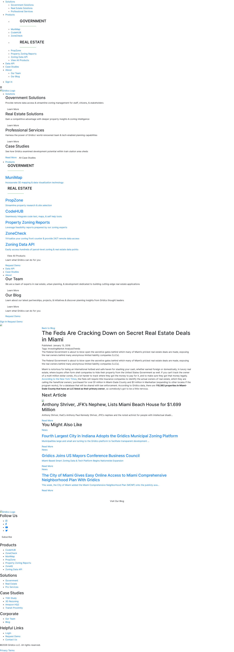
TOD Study (11, 598)
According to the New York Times (59, 379)
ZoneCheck (16, 35)
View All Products (20, 60)
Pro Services (11, 587)
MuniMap (15, 29)
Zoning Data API (19, 57)
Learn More (13, 109)
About (8, 70)
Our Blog (15, 76)
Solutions (10, 1)
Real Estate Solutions (21, 8)
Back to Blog (48, 328)
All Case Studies (27, 157)
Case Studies (12, 66)
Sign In (8, 81)
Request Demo (12, 265)
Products (10, 14)
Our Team (16, 73)
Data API (9, 63)
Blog (7, 622)
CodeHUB (16, 32)
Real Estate (11, 583)
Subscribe (7, 537)
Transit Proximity (14, 607)
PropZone (16, 50)
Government (11, 580)
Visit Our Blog (117, 501)
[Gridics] (7, 90)
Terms (11, 650)
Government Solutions (22, 5)
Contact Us (11, 639)
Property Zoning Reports (23, 53)
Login (8, 633)
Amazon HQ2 (12, 604)
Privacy (4, 650)
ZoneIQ (9, 566)
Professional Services (22, 11)
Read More (11, 157)
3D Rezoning (12, 601)
